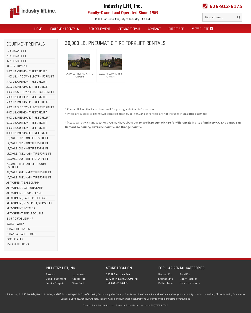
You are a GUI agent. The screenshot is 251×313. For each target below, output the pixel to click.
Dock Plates (14, 239)
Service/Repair (129, 29)
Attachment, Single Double (24, 213)
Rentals (64, 29)
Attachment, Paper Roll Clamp (26, 198)
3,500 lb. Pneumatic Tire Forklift (28, 86)
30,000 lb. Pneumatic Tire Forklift (28, 177)
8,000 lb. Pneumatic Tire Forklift (28, 133)
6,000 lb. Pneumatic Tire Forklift (28, 117)
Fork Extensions (17, 244)
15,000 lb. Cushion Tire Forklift (27, 148)
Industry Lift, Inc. (61, 268)
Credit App (176, 29)
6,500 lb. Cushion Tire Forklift (26, 122)
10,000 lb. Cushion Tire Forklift (27, 138)
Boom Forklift (188, 279)
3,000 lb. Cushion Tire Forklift (26, 71)
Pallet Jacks (165, 283)
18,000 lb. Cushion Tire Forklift (27, 158)
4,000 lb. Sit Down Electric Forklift (30, 92)
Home (38, 29)
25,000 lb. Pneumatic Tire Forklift (28, 172)
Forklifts (185, 274)
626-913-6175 (224, 6)
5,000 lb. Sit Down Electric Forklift (30, 107)
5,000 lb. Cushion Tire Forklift (26, 97)
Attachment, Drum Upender (24, 193)
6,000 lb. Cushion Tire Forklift (26, 112)
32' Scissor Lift (16, 61)
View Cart (78, 283)
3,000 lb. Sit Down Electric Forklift (30, 76)
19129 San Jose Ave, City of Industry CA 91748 (123, 19)
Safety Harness (16, 66)
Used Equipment (98, 29)
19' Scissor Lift (16, 51)
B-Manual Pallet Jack (20, 234)
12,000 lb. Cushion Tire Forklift (27, 143)
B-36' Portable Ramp (19, 218)
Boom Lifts (165, 274)
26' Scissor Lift (16, 56)
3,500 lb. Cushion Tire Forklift (26, 81)
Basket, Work (15, 223)
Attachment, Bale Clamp (22, 182)
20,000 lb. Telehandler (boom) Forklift (26, 165)
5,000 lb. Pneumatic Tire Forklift (28, 102)
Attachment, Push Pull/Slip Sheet (29, 203)
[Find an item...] (238, 16)
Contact (154, 29)
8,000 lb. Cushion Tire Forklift (26, 128)
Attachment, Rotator (20, 208)
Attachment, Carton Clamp (24, 187)
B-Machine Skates (18, 229)
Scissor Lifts (165, 279)
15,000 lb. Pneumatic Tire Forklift (28, 153)
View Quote (200, 29)
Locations (78, 274)
